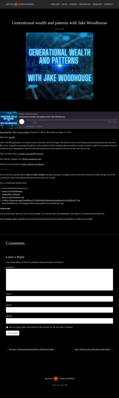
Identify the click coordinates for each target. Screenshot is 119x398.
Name (9, 294)
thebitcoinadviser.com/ (32, 159)
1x (35, 122)
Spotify (12, 137)
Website (9, 316)
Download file (6, 132)
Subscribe (30, 126)
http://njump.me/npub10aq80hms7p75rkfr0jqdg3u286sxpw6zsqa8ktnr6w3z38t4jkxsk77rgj (42, 200)
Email (9, 305)
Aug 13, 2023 (59, 29)
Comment (10, 267)
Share (39, 126)
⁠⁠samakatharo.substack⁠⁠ (11, 194)
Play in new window (21, 132)
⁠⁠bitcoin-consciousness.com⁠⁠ (13, 197)
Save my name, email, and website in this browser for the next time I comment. (41, 327)
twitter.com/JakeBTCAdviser (31, 154)
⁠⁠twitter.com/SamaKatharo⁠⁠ (12, 191)
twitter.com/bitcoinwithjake (32, 164)
